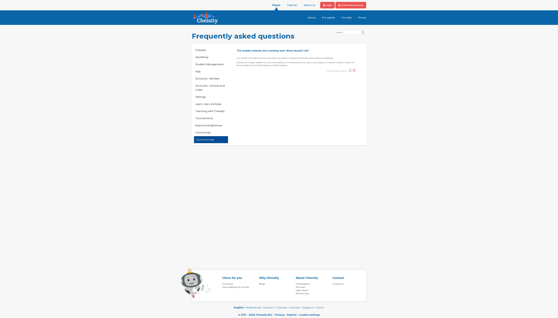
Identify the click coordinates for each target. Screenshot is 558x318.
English (239, 307)
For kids (346, 17)
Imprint (292, 314)
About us (309, 5)
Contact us (338, 284)
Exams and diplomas (208, 125)
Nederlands (253, 307)
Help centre (302, 290)
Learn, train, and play (208, 104)
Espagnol (308, 307)
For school (227, 284)
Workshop (202, 57)
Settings (200, 96)
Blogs (262, 284)
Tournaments (204, 118)
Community (203, 132)
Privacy (280, 314)
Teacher (292, 5)
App (198, 71)
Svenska (294, 307)
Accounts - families (207, 78)
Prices (362, 17)
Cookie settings (309, 314)
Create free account (351, 5)
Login (328, 5)
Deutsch (268, 307)
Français (282, 307)
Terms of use (302, 293)
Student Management (209, 64)
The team (301, 287)
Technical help (204, 139)
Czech (320, 307)
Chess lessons (303, 284)
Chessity (200, 50)
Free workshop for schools (235, 287)
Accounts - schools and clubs (210, 87)
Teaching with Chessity (210, 111)
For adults (328, 17)
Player (276, 5)
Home (312, 17)
